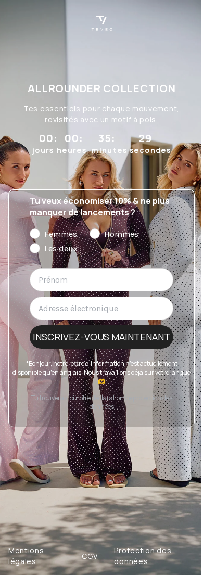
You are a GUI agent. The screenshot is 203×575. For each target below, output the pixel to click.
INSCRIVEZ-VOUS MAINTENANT (101, 336)
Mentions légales (26, 555)
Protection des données (142, 555)
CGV (89, 556)
